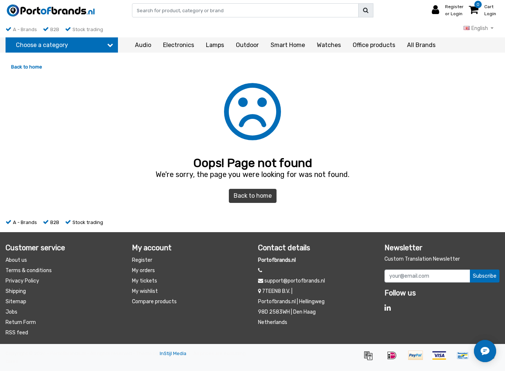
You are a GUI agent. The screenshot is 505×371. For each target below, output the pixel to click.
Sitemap (16, 301)
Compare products (154, 301)
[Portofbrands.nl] (51, 10)
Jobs (11, 312)
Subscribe (484, 276)
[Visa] (442, 358)
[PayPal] (418, 358)
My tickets (144, 281)
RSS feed (17, 333)
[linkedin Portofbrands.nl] (387, 307)
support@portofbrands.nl (294, 281)
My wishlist (145, 291)
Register (142, 260)
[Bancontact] (465, 358)
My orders (143, 270)
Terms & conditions (29, 270)
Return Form (21, 322)
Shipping (16, 291)
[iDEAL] (394, 358)
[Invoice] (371, 358)
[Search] (366, 10)
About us (16, 260)
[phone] (260, 270)
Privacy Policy (22, 281)
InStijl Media (173, 353)
